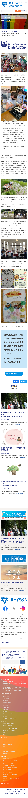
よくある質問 (6, 700)
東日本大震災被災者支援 (9, 730)
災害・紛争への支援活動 (9, 723)
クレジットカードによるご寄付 (10, 761)
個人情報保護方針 (19, 789)
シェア (16, 381)
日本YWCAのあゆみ (8, 716)
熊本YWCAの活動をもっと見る (14, 373)
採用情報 (5, 711)
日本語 (17, 10)
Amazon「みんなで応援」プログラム (11, 778)
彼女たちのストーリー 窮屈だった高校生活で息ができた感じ (14, 684)
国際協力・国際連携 (7, 726)
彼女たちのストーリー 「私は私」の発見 (12, 691)
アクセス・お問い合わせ (8, 789)
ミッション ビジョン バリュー (9, 718)
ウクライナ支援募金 (7, 772)
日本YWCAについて (6, 693)
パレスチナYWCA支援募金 (9, 765)
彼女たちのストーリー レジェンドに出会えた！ (13, 681)
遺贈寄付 (5, 781)
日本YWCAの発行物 (8, 714)
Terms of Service (9, 666)
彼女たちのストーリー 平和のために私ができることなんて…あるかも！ (14, 688)
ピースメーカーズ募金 (8, 763)
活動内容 (3, 721)
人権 (4, 734)
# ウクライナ (15, 17)
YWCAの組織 (6, 698)
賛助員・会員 (6, 758)
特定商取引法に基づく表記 (17, 790)
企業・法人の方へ (5, 783)
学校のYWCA (6, 709)
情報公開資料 (6, 705)
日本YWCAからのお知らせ (9, 749)
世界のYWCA (6, 707)
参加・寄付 (3, 756)
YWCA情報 (4, 737)
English (23, 10)
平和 (4, 732)
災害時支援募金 (7, 776)
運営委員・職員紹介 (7, 702)
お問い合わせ (5, 642)
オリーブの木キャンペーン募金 (10, 767)
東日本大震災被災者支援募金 (10, 774)
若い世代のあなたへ (6, 679)
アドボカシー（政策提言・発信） (10, 728)
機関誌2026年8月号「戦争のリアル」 (12, 583)
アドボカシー (6, 740)
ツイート (24, 381)
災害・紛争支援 (6, 753)
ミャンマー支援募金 (7, 769)
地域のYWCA (6, 696)
